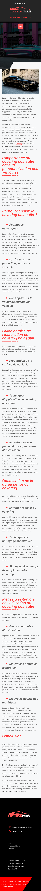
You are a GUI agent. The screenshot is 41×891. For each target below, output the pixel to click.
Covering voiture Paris (16, 866)
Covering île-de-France (16, 861)
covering (19, 144)
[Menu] (20, 26)
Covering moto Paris (15, 863)
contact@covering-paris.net (22, 827)
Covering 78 (12, 869)
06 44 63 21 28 (20, 4)
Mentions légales (14, 846)
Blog (9, 843)
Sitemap (11, 849)
